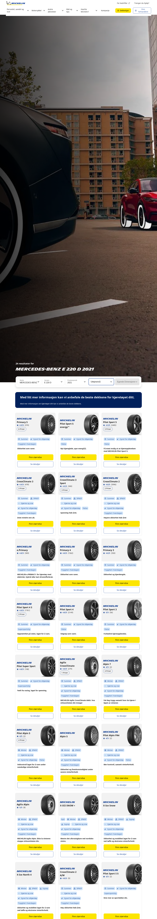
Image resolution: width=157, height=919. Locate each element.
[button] (38, 382)
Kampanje (105, 10)
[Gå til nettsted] (16, 3)
